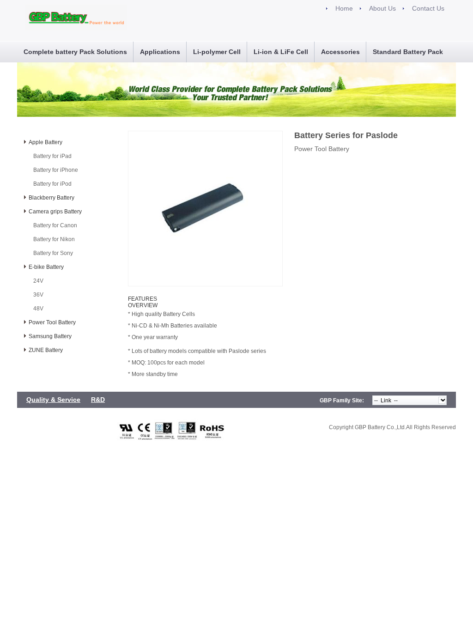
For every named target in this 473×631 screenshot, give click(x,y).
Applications (160, 51)
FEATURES (142, 299)
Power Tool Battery (52, 322)
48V (38, 308)
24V (38, 281)
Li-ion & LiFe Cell (281, 51)
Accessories (340, 51)
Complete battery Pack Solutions (75, 51)
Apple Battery (45, 142)
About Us (382, 8)
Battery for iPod (52, 184)
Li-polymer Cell (217, 51)
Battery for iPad (52, 156)
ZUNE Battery (46, 350)
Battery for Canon (55, 225)
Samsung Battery (50, 336)
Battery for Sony (53, 253)
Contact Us (428, 8)
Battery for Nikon (54, 239)
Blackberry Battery (51, 197)
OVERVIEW (143, 305)
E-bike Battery (46, 267)
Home (344, 8)
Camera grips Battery (55, 211)
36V (38, 294)
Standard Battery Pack (408, 51)
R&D (98, 399)
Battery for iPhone (55, 170)
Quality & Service (53, 399)
